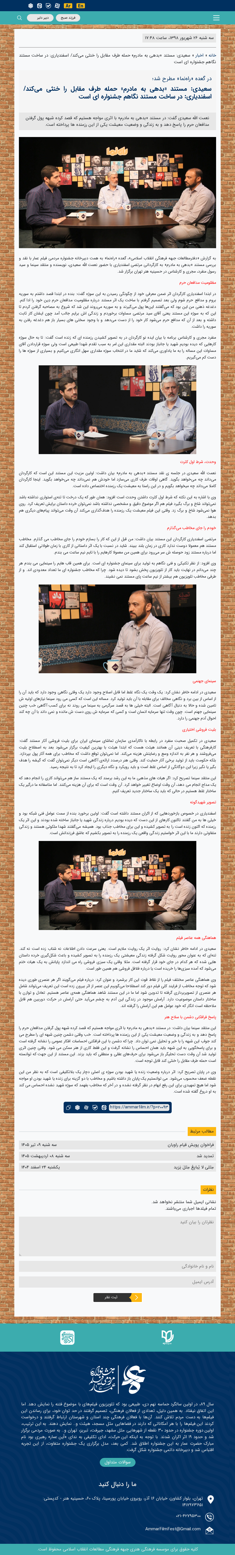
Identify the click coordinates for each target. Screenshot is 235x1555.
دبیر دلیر (43, 17)
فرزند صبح (68, 17)
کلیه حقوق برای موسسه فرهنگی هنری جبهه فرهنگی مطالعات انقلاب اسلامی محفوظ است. (117, 1549)
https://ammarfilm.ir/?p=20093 (139, 1107)
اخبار (199, 55)
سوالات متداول (118, 1462)
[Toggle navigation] (216, 17)
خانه (212, 55)
